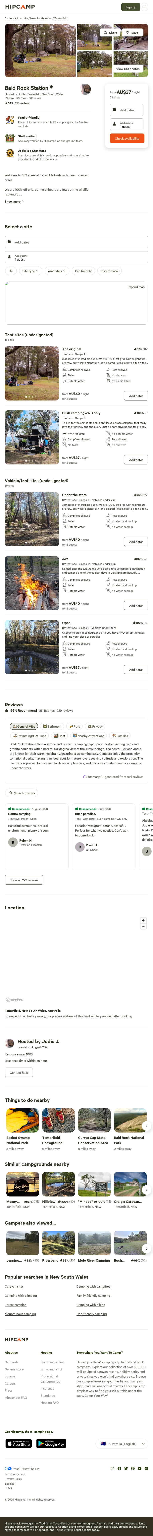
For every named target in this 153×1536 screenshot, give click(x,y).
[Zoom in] (143, 920)
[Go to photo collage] (40, 50)
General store (14, 1369)
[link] (76, 373)
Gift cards (11, 1362)
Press (8, 1390)
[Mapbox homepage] (15, 999)
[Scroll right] (146, 1126)
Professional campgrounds (50, 1378)
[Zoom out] (143, 926)
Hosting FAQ (50, 1402)
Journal (10, 1376)
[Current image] (26, 397)
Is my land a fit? (51, 1369)
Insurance (47, 1388)
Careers (10, 1383)
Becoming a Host (53, 1362)
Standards (48, 1395)
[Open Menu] (144, 7)
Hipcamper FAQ (16, 1397)
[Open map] (76, 303)
